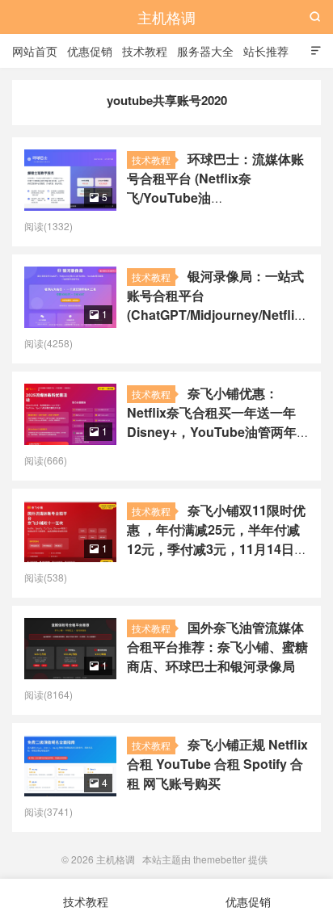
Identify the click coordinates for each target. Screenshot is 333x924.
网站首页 (34, 51)
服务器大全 (205, 51)
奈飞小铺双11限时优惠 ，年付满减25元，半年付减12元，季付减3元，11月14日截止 (217, 539)
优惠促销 (89, 51)
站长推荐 (266, 51)
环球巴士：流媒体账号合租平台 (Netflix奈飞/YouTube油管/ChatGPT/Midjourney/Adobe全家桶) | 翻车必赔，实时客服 (221, 197)
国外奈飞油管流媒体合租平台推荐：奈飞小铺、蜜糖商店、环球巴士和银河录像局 (217, 646)
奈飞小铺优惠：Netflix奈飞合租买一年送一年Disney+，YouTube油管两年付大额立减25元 (212, 422)
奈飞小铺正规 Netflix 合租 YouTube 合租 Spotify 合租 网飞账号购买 (217, 763)
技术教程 (144, 51)
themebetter (219, 859)
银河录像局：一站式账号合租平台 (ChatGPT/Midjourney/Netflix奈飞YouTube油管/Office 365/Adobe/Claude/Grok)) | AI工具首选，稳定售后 (215, 324)
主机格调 (166, 16)
